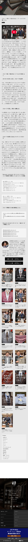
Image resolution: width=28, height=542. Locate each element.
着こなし (5, 15)
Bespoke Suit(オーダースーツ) (9, 230)
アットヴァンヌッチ (7, 447)
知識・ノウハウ (6, 455)
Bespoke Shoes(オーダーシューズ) (10, 236)
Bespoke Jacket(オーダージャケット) (11, 231)
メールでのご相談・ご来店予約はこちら (14, 263)
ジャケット (5, 442)
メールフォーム (14, 501)
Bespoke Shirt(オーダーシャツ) (9, 234)
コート (4, 444)
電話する (21, 540)
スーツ (4, 440)
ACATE (4, 450)
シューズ (16, 525)
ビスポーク (5, 439)
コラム (1, 15)
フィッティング (6, 457)
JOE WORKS (5, 448)
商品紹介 (5, 452)
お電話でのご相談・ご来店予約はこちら (14, 259)
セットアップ (17, 517)
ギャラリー (2, 517)
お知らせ (5, 437)
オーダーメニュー (3, 514)
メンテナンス (5, 458)
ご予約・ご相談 (3, 525)
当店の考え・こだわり (4, 511)
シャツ (4, 445)
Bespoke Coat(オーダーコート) (9, 233)
